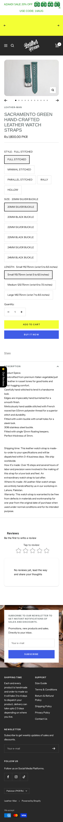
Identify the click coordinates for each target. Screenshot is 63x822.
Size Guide (41, 683)
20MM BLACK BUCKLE (21, 217)
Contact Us (41, 718)
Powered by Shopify (31, 800)
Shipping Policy (43, 706)
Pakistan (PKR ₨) (15, 791)
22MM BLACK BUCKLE (21, 237)
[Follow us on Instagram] (16, 777)
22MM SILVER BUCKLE (21, 227)
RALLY (44, 179)
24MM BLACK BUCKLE (21, 257)
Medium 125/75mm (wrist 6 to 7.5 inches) (30, 284)
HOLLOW (13, 189)
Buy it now (31, 334)
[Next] (57, 100)
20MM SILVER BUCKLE (21, 206)
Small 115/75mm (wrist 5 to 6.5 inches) (28, 274)
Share (7, 353)
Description (12, 366)
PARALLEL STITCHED (20, 179)
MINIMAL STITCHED (19, 169)
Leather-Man (13, 107)
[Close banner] (59, 7)
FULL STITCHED (17, 159)
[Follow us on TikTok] (24, 777)
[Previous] (5, 100)
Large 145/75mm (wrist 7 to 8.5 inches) (29, 294)
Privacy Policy (42, 712)
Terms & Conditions (46, 689)
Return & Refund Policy (44, 698)
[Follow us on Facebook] (8, 777)
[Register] (53, 748)
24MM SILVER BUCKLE (21, 247)
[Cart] (57, 45)
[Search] (12, 45)
